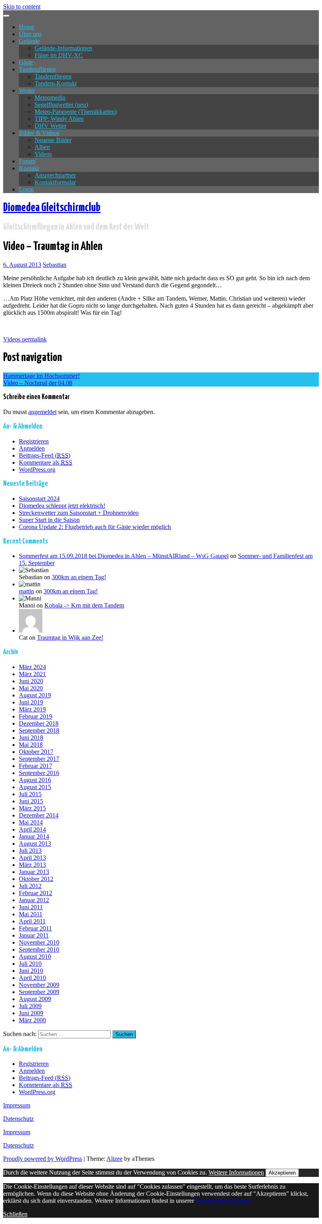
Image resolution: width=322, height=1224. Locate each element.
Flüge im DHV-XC (59, 55)
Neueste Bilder (53, 140)
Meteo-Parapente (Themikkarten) (76, 111)
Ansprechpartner (55, 175)
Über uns (30, 34)
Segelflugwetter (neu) (61, 104)
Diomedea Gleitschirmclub (52, 207)
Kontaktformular (55, 182)
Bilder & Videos (39, 133)
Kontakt (29, 168)
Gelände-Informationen (63, 48)
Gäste (26, 62)
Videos (43, 154)
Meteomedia (50, 97)
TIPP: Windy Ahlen (59, 118)
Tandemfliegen (37, 69)
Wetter (27, 90)
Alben (42, 147)
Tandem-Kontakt (56, 83)
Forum (27, 161)
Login (26, 189)
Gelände (29, 41)
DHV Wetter (50, 125)
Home (26, 27)
